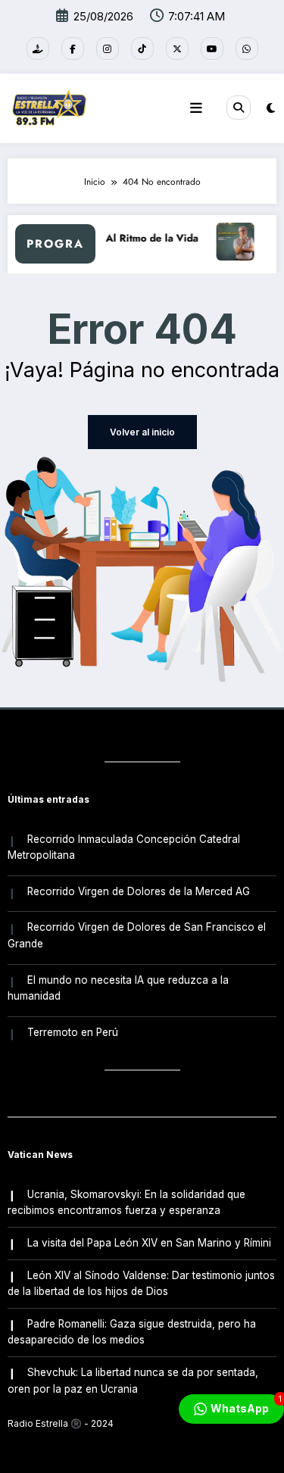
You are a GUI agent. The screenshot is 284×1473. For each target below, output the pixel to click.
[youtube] (212, 48)
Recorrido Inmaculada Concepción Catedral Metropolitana (124, 847)
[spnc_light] (271, 108)
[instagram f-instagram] (107, 48)
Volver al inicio (142, 432)
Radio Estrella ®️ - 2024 (61, 1423)
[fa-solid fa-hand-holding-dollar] (38, 48)
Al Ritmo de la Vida (148, 238)
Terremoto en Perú (72, 1032)
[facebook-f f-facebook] (72, 48)
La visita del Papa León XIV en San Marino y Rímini (149, 1243)
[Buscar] (238, 107)
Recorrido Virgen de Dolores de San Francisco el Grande (137, 935)
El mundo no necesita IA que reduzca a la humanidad (118, 988)
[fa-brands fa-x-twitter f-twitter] (177, 48)
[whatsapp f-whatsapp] (247, 48)
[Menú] (196, 108)
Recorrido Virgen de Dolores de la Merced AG (138, 891)
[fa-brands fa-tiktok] (142, 48)
